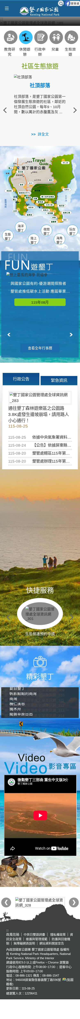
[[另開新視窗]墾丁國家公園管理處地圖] (63, 980)
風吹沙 (62, 206)
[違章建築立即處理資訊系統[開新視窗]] (40, 902)
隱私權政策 (57, 934)
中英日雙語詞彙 (34, 934)
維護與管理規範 (36, 939)
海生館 (21, 172)
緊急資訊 (59, 380)
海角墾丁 (59, 240)
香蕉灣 (51, 214)
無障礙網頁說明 (24, 943)
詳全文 (43, 134)
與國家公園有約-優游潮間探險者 (38, 283)
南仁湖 (65, 163)
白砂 (16, 211)
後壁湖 (31, 208)
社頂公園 (51, 205)
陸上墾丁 (34, 240)
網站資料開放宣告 (51, 943)
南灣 (36, 198)
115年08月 (40, 302)
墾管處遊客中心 (48, 202)
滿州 (50, 180)
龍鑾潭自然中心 (31, 193)
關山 (16, 200)
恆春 (22, 185)
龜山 (11, 168)
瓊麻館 (28, 198)
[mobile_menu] (6, 8)
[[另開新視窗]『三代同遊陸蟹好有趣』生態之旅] (40, 22)
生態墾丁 (8, 236)
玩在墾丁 (72, 231)
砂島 (55, 218)
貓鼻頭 (30, 215)
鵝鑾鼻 (54, 222)
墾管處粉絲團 (72, 3)
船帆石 (46, 210)
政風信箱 (12, 934)
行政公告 (21, 379)
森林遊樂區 (49, 197)
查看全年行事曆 (40, 348)
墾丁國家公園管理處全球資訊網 (40, 11)
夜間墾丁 (46, 231)
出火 (31, 183)
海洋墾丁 (21, 228)
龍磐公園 (68, 213)
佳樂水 (67, 190)
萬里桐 (9, 191)
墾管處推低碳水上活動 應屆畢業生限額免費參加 (42, 291)
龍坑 (65, 221)
